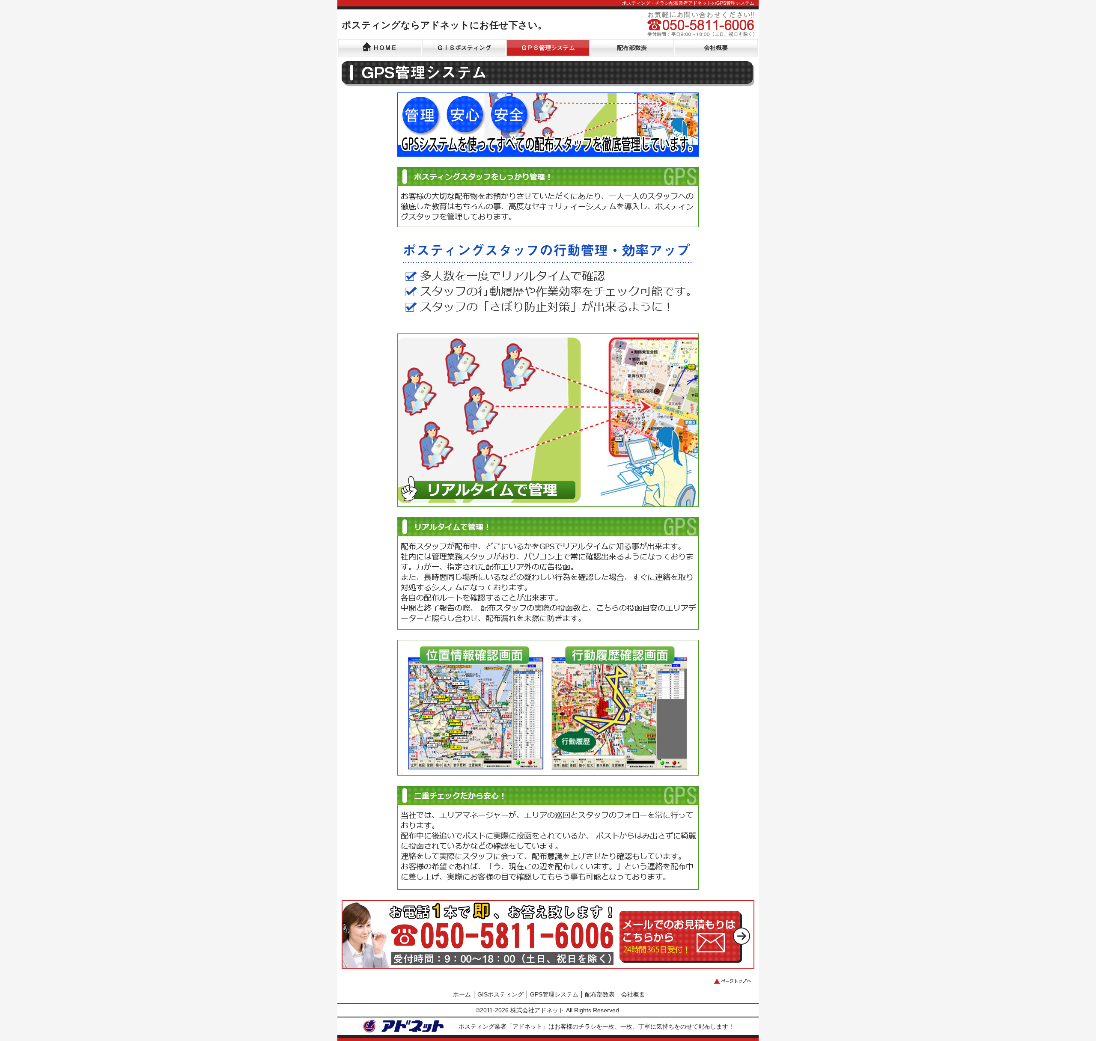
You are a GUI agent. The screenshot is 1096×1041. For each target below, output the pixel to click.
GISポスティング (500, 994)
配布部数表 (600, 994)
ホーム (462, 994)
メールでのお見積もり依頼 (684, 933)
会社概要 (633, 994)
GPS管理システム (554, 994)
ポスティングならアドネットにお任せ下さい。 (444, 25)
